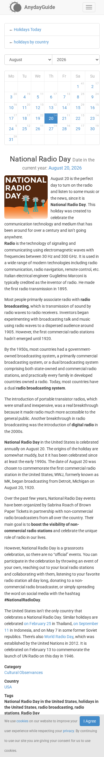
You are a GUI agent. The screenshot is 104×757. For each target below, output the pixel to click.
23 (94, 117)
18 (26, 117)
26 (40, 127)
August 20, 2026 (65, 168)
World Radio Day (58, 636)
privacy (68, 731)
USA (8, 687)
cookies (22, 721)
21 (66, 117)
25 (26, 127)
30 (94, 127)
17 (13, 117)
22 (80, 117)
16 (94, 106)
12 (40, 106)
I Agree (89, 721)
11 (26, 106)
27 (53, 127)
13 (53, 106)
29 (80, 127)
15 (80, 106)
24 (13, 127)
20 (53, 117)
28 (66, 127)
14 (66, 106)
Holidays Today (27, 29)
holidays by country (31, 42)
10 (13, 106)
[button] (89, 7)
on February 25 (37, 623)
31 (13, 138)
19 (40, 117)
